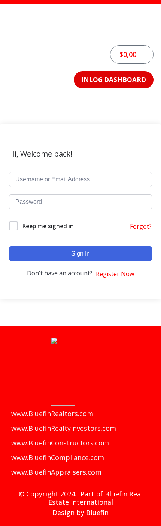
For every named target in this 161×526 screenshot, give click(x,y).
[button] (80, 34)
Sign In (80, 253)
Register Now (115, 274)
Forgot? (141, 226)
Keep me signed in (48, 226)
